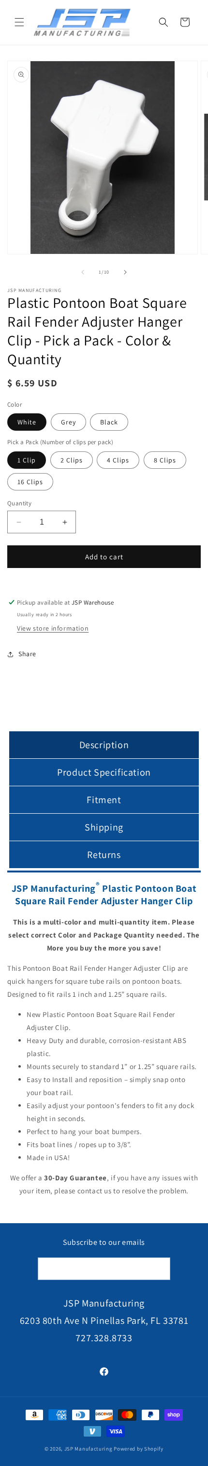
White (26, 422)
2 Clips (71, 460)
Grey (68, 422)
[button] (19, 22)
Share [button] (27, 653)
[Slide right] (125, 272)
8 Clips (165, 460)
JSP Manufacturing (88, 1448)
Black (109, 422)
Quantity (19, 503)
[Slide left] (82, 272)
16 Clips (30, 481)
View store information (53, 628)
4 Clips (118, 460)
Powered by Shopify (138, 1448)
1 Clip (26, 460)
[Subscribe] (159, 1268)
